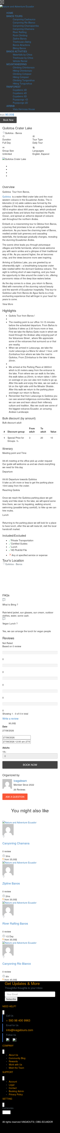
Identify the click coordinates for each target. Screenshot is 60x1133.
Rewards (13, 1061)
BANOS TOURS (14, 16)
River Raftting (20, 32)
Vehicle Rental (20, 61)
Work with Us (15, 1064)
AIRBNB (10, 105)
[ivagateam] (8, 829)
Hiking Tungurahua (22, 83)
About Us (13, 1054)
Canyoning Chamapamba (26, 25)
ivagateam (20, 780)
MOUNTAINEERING (16, 64)
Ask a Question (15, 796)
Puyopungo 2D (20, 102)
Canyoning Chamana (23, 28)
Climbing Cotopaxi (22, 73)
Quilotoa (6, 196)
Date (4, 726)
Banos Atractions (21, 45)
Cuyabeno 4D (20, 93)
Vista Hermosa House (24, 109)
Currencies (7, 1108)
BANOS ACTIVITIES (16, 51)
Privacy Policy (16, 1094)
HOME (9, 12)
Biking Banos (19, 48)
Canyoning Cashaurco (24, 19)
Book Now (8, 119)
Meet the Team (16, 1067)
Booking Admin (16, 1091)
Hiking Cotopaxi (21, 77)
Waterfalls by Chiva (22, 54)
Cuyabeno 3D (20, 89)
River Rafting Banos (15, 923)
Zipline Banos (20, 38)
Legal (11, 1084)
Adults (6, 747)
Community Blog (17, 1058)
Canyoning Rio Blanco (24, 22)
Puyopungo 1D (20, 99)
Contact (13, 1088)
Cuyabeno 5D (20, 96)
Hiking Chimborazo (22, 70)
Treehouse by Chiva (23, 57)
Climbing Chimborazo (24, 67)
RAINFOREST (13, 86)
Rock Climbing (20, 35)
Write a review (10, 718)
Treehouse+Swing (22, 41)
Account (13, 1081)
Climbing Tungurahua (24, 80)
